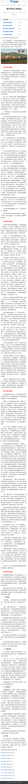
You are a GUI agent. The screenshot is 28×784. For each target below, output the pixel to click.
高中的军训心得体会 (6, 755)
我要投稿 (14, 14)
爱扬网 (8, 5)
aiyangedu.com (16, 782)
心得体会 (19, 5)
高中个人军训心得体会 (6, 772)
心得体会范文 (22, 12)
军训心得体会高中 (5, 761)
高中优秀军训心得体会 (6, 769)
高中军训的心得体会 (6, 764)
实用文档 (13, 5)
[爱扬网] (14, 1)
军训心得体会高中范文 (6, 775)
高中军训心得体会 (5, 767)
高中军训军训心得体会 (6, 752)
